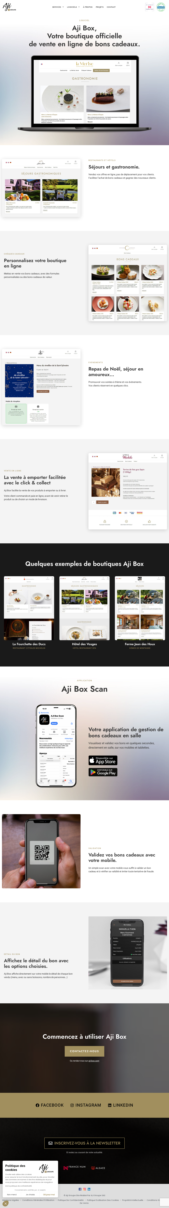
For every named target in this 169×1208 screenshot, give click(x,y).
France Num (77, 1166)
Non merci (12, 1194)
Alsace (100, 1168)
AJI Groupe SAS (98, 1195)
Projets (100, 7)
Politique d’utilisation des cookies (103, 1200)
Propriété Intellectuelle (133, 1200)
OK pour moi (49, 1194)
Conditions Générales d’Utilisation (38, 1200)
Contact (111, 7)
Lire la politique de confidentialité (18, 1186)
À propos (88, 7)
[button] (5, 1203)
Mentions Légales (10, 1200)
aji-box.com (93, 1060)
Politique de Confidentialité (71, 1200)
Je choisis (30, 1194)
